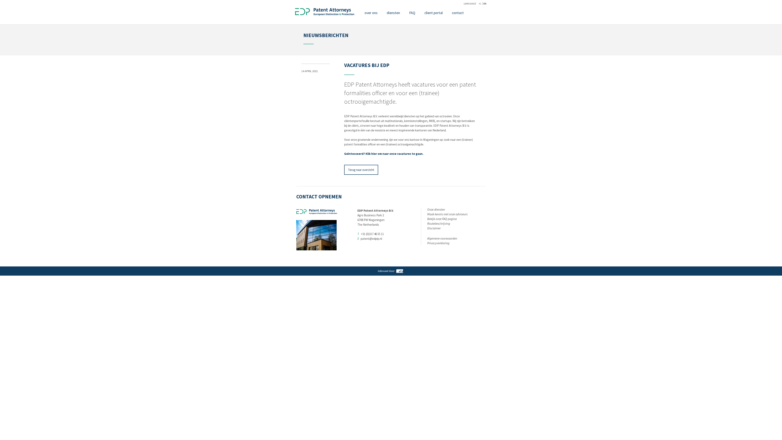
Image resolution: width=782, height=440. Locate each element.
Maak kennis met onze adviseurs (447, 214)
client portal (433, 12)
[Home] (324, 12)
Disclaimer (434, 228)
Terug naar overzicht (361, 170)
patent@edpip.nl (371, 239)
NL (480, 3)
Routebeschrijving (438, 224)
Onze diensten (436, 209)
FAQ (412, 12)
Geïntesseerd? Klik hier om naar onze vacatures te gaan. (383, 154)
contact (458, 12)
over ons (371, 12)
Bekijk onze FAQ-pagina (442, 219)
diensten (393, 12)
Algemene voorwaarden (442, 238)
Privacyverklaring (438, 243)
